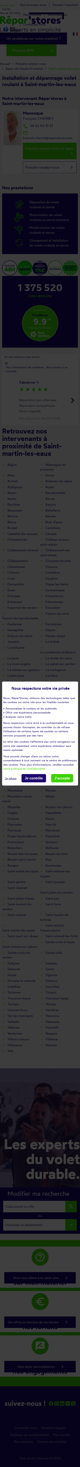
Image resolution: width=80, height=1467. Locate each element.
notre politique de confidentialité (24, 768)
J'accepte (62, 778)
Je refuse (10, 778)
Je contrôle (34, 778)
